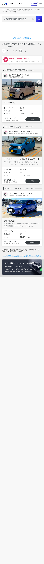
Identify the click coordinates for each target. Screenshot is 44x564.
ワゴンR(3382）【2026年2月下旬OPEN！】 (22, 159)
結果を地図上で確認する (22, 38)
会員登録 (34, 4)
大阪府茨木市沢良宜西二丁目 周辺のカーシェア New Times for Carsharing (21, 11)
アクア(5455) (9, 221)
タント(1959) (9, 102)
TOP (3, 10)
